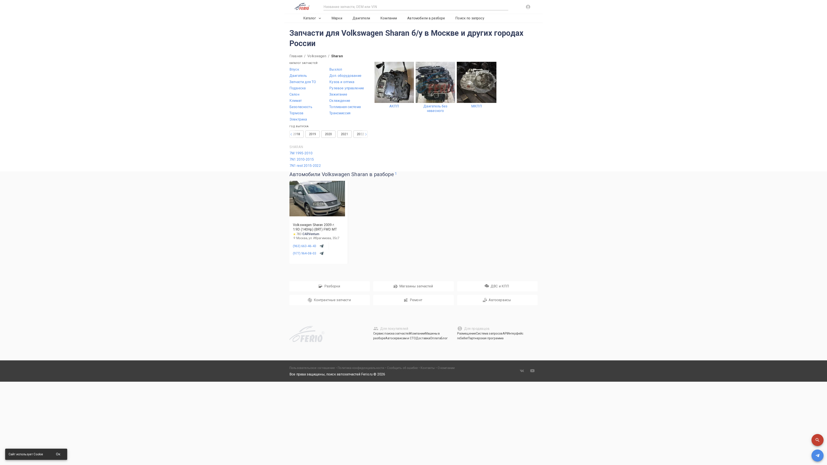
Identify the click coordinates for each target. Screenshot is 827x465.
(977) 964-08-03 (304, 253)
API (505, 333)
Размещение (466, 333)
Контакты (428, 368)
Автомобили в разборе (426, 18)
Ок (58, 454)
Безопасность (300, 107)
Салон (294, 94)
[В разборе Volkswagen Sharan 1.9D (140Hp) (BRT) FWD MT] (317, 215)
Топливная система (345, 107)
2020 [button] (328, 134)
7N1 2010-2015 (301, 159)
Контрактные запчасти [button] (332, 300)
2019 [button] (312, 134)
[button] (817, 440)
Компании (388, 18)
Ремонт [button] (416, 300)
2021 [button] (344, 134)
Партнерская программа (486, 338)
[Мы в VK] (522, 371)
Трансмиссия (339, 113)
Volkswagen (316, 56)
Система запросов (489, 333)
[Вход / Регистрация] (528, 7)
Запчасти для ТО (302, 82)
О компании (446, 368)
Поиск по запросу (469, 18)
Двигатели (361, 18)
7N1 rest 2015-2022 (305, 166)
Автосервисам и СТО (400, 338)
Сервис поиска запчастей (391, 333)
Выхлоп (335, 69)
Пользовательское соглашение (312, 368)
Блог (444, 338)
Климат (295, 101)
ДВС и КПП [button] (500, 286)
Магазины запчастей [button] (416, 286)
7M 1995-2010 (300, 153)
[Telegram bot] (817, 456)
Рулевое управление (346, 88)
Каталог (309, 18)
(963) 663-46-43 (304, 246)
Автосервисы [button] (500, 300)
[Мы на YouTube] (532, 371)
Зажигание (338, 94)
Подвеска (297, 88)
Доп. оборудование (345, 76)
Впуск (294, 69)
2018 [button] (296, 134)
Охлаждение (339, 101)
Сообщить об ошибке (402, 368)
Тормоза (296, 113)
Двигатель (298, 76)
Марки (336, 18)
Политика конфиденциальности (361, 368)
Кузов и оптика (341, 82)
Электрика (298, 119)
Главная (295, 56)
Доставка (423, 338)
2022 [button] (360, 134)
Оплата (435, 338)
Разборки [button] (332, 286)
